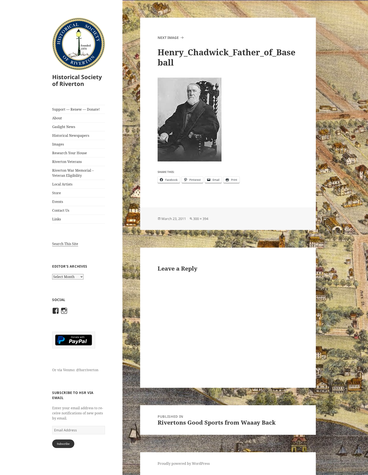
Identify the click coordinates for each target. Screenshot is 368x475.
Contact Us (60, 210)
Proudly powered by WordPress (184, 463)
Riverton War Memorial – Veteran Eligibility (73, 173)
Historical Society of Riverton (77, 80)
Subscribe (63, 444)
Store (56, 193)
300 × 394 (200, 218)
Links (56, 219)
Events (57, 201)
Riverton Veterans (67, 161)
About (57, 118)
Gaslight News (63, 126)
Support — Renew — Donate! (76, 109)
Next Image (168, 37)
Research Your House (69, 153)
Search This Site (65, 243)
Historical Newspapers (70, 135)
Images (58, 144)
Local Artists (62, 184)
